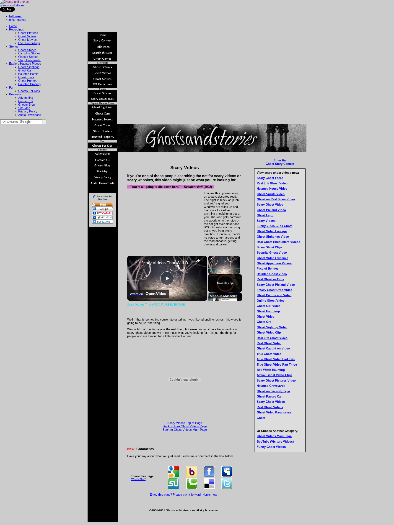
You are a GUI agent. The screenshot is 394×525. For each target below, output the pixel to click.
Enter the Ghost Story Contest (280, 162)
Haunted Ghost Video (272, 274)
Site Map (24, 108)
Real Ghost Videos (270, 407)
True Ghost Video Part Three (277, 364)
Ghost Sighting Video (272, 327)
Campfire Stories (29, 53)
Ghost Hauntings (268, 311)
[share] (198, 261)
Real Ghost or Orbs (270, 279)
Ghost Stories (27, 50)
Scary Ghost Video (270, 204)
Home (13, 26)
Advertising (25, 97)
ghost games (17, 19)
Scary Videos (266, 220)
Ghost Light (265, 215)
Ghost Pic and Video (271, 210)
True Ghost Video (269, 354)
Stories (13, 46)
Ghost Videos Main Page (274, 436)
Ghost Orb (264, 322)
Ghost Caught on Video (273, 348)
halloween (15, 16)
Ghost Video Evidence (272, 258)
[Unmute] (216, 271)
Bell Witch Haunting (271, 370)
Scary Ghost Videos (271, 401)
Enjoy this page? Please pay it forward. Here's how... (184, 494)
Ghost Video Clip (269, 332)
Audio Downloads (29, 115)
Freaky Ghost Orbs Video (274, 290)
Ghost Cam (25, 70)
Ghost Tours (26, 77)
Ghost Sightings (28, 67)
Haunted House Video (272, 188)
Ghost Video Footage (272, 231)
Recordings (16, 29)
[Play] (210, 271)
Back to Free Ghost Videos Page (185, 426)
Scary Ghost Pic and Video (276, 284)
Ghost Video (265, 316)
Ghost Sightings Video (273, 236)
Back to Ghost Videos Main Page (185, 429)
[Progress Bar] (224, 268)
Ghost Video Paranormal (274, 412)
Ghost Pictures (28, 33)
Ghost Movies (27, 39)
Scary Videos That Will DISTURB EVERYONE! (166, 262)
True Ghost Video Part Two (276, 359)
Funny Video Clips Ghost (274, 226)
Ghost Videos (27, 36)
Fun (11, 87)
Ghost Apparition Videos (274, 263)
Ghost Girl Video (268, 306)
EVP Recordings (29, 43)
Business (15, 94)
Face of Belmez (267, 268)
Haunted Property (29, 84)
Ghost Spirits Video (271, 194)
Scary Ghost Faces (270, 178)
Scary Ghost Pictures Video (276, 380)
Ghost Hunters (27, 80)
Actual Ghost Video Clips (274, 375)
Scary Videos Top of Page (184, 423)
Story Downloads (29, 60)
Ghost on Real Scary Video (276, 199)
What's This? (138, 479)
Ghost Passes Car (269, 396)
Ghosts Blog (26, 104)
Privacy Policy (27, 111)
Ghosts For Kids (29, 91)
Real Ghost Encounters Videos (278, 242)
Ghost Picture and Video (274, 295)
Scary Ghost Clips (269, 247)
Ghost (261, 418)
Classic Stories (28, 57)
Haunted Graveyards (271, 385)
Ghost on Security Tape (273, 391)
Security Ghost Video (272, 252)
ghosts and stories (12, 5)
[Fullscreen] (237, 271)
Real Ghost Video (269, 343)
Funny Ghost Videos (271, 447)
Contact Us (25, 101)
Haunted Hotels (28, 74)
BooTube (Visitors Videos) (275, 441)
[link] (134, 263)
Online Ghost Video (271, 300)
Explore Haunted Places (25, 63)
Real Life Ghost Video (272, 183)
